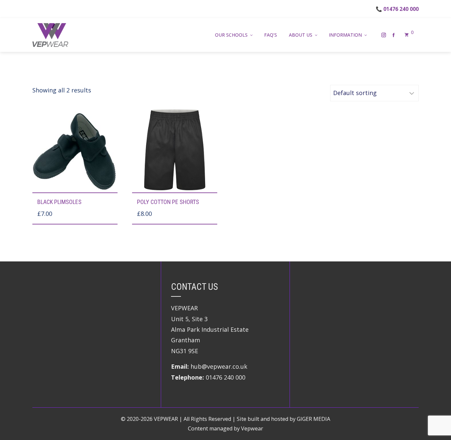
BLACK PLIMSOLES (59, 201)
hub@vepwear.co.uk (219, 366)
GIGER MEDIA (313, 419)
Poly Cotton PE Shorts (168, 201)
